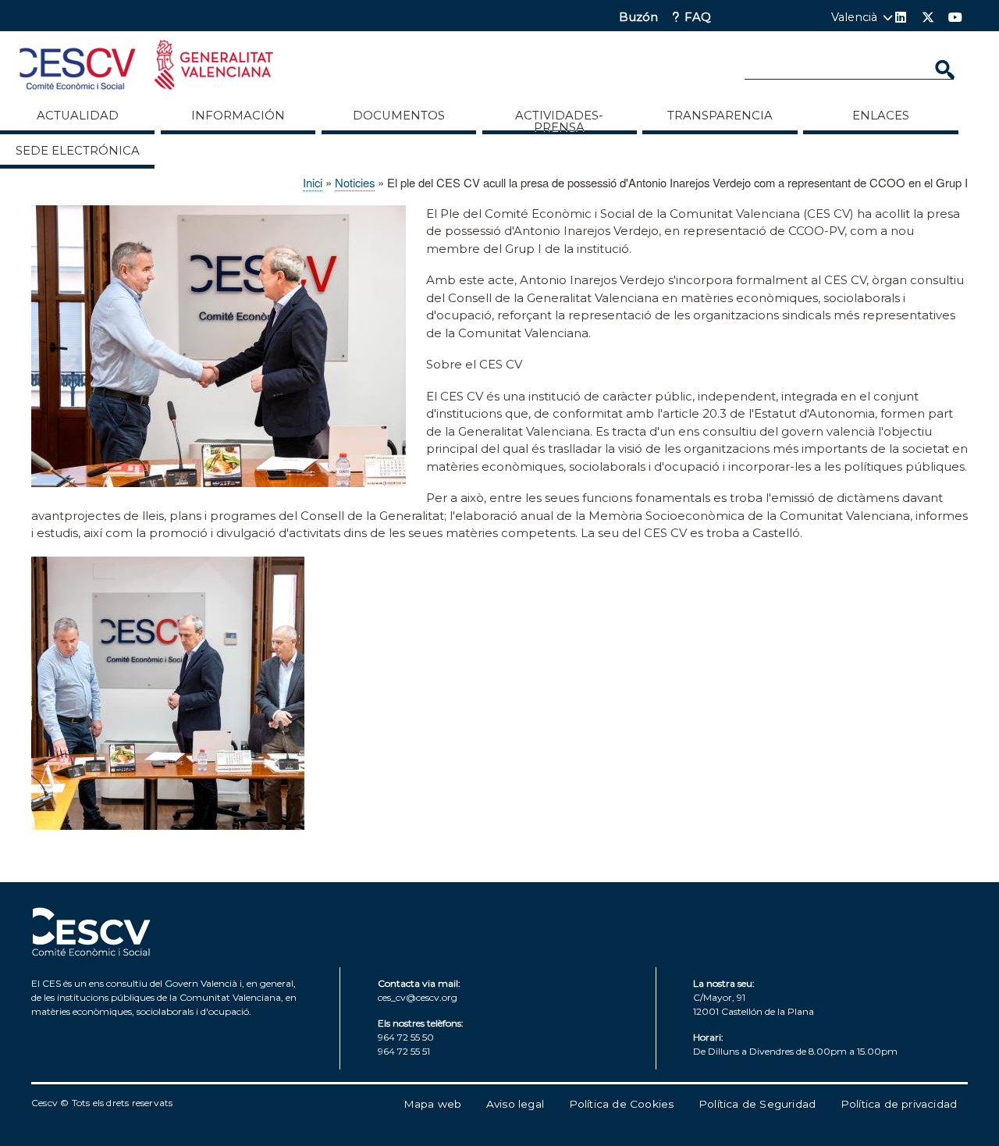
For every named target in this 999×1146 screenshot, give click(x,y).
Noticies (355, 182)
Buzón (638, 17)
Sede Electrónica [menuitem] (78, 151)
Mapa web (433, 1104)
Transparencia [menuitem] (720, 116)
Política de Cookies (621, 1104)
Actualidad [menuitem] (78, 116)
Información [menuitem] (238, 116)
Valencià (854, 17)
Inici (312, 182)
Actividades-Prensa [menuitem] (559, 121)
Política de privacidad (899, 1104)
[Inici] (146, 67)
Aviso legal (515, 1104)
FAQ (697, 17)
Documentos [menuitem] (399, 116)
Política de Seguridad (757, 1104)
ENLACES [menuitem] (880, 116)
